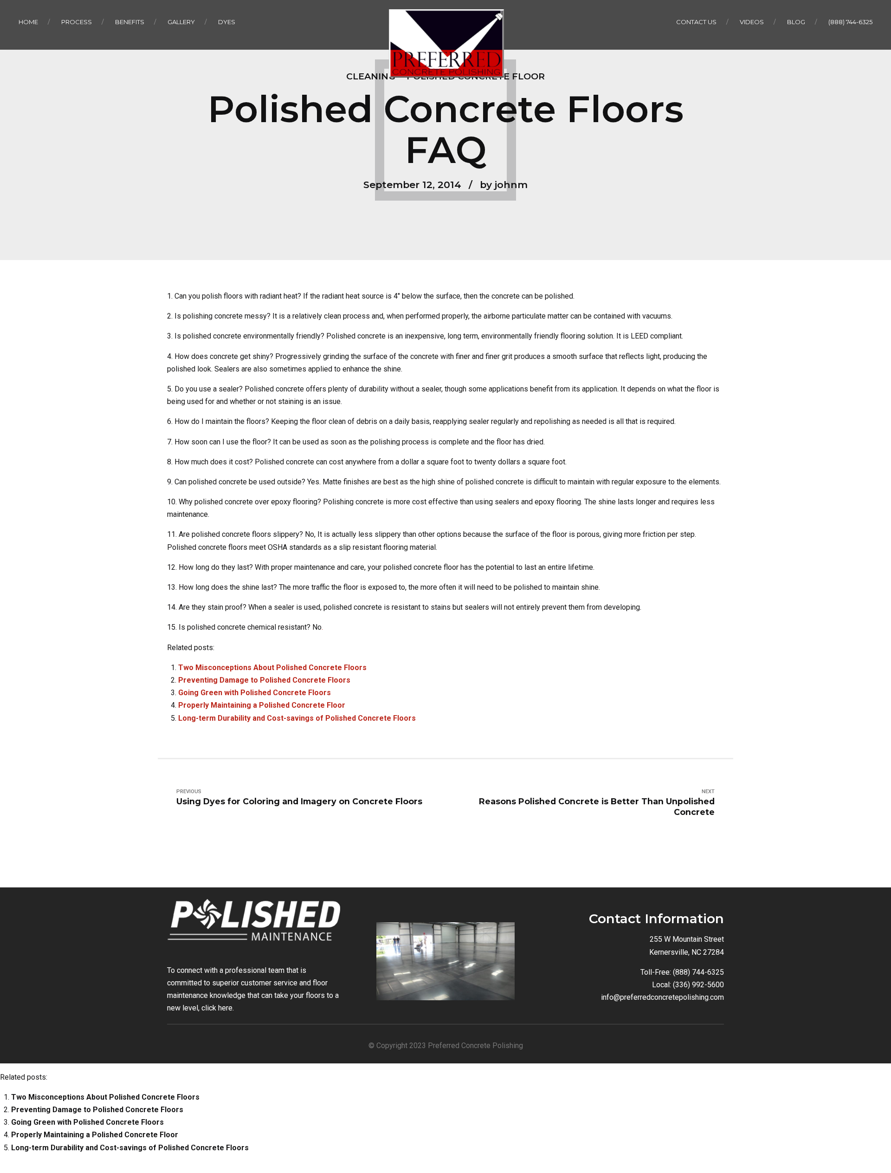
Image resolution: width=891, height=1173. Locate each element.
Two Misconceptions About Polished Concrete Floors (272, 667)
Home (28, 22)
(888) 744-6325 (850, 22)
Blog (796, 22)
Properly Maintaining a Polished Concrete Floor (261, 705)
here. (226, 1008)
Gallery (181, 22)
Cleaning (370, 76)
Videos (752, 22)
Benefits (129, 22)
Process (76, 22)
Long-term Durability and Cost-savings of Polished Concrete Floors (297, 718)
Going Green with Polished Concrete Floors (254, 692)
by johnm (504, 184)
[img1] (445, 961)
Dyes (226, 22)
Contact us (696, 22)
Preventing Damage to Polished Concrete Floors (264, 680)
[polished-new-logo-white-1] (253, 924)
